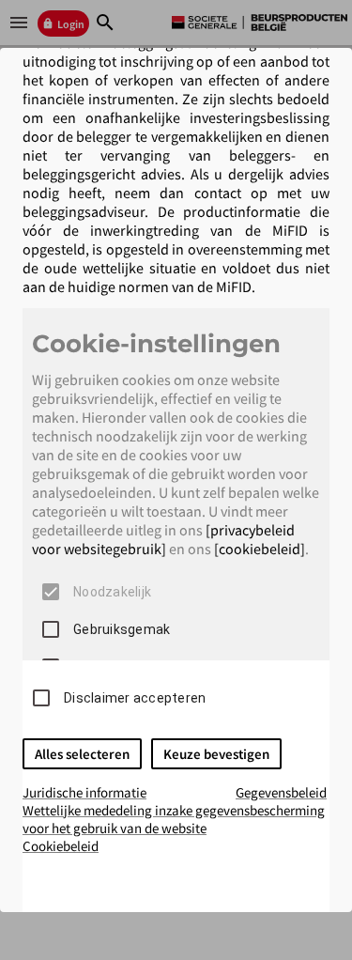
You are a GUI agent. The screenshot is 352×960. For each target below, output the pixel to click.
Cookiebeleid (61, 846)
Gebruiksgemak (121, 629)
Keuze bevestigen (216, 754)
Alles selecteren (82, 754)
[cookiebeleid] (259, 548)
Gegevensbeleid (281, 792)
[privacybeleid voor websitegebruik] (163, 539)
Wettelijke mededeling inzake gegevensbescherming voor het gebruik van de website (174, 819)
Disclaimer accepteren (135, 697)
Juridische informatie (84, 792)
